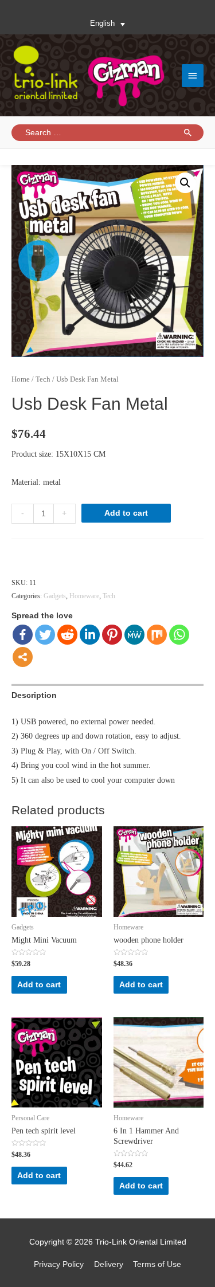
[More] (23, 657)
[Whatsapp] (179, 635)
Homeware (84, 596)
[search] (113, 132)
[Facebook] (23, 635)
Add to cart (126, 513)
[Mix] (157, 635)
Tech (43, 379)
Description (34, 695)
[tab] (107, 695)
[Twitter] (45, 635)
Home (20, 379)
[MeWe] (134, 635)
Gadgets (55, 596)
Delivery (108, 1264)
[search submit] (188, 132)
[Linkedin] (90, 635)
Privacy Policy (59, 1264)
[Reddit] (67, 635)
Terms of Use (157, 1264)
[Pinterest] (112, 635)
